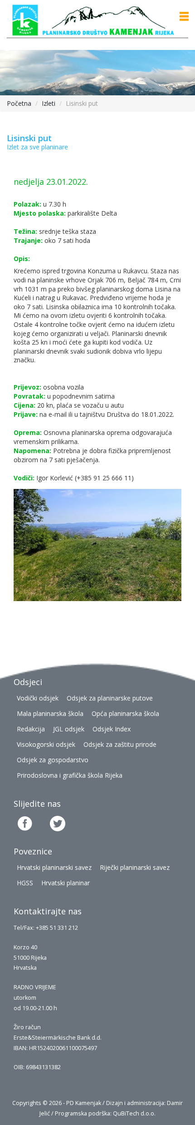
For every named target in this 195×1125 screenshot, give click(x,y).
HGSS (25, 882)
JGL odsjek (68, 729)
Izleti (48, 103)
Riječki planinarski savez (135, 867)
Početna (19, 103)
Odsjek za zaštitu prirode (119, 744)
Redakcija (31, 729)
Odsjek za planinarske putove (110, 698)
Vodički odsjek (37, 698)
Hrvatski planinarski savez (54, 867)
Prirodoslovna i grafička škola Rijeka (69, 775)
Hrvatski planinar (65, 882)
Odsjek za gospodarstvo (52, 759)
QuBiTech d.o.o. (134, 1113)
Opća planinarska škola (125, 713)
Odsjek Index (112, 729)
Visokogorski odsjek (46, 744)
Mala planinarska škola (50, 713)
